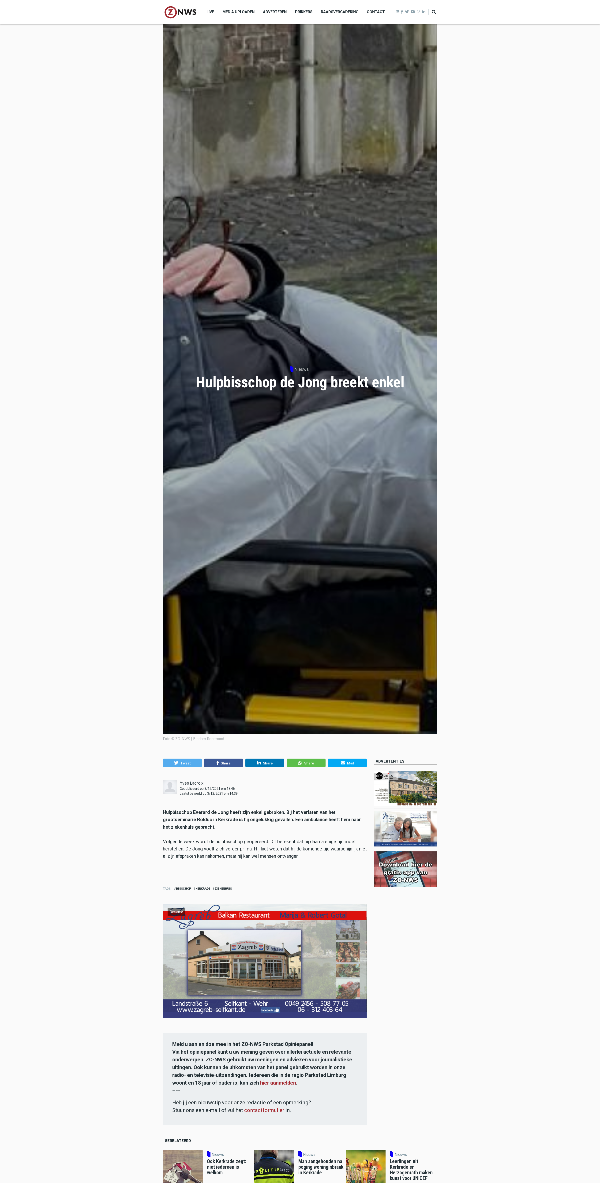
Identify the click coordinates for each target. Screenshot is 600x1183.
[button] (182, 763)
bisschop (183, 888)
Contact (376, 12)
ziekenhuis (223, 888)
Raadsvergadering (339, 12)
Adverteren (275, 12)
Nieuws (302, 369)
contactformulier (264, 1110)
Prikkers (303, 12)
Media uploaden (238, 12)
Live (210, 12)
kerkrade (202, 888)
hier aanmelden (278, 1083)
